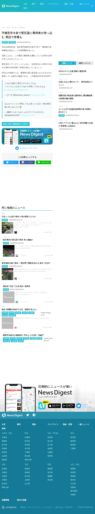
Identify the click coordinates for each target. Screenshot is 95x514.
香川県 (50, 472)
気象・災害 (68, 4)
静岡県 (73, 441)
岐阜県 (73, 437)
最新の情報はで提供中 (15, 124)
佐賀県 (73, 472)
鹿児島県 (73, 491)
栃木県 (14, 28)
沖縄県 (73, 495)
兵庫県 (4, 480)
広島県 (27, 480)
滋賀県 (4, 469)
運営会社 (23, 507)
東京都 (5, 315)
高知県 (50, 480)
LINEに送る (45, 162)
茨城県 (5, 312)
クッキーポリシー (48, 507)
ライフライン (54, 4)
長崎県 (73, 476)
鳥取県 (27, 469)
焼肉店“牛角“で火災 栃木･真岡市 (16, 286)
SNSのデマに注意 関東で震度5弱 (72, 71)
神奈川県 (12, 315)
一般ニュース (83, 4)
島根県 (27, 472)
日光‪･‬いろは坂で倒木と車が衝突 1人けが (19, 217)
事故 (42, 4)
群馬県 (18, 312)
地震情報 (5, 500)
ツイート (13, 162)
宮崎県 (73, 487)
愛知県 (73, 445)
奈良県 (4, 484)
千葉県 (31, 312)
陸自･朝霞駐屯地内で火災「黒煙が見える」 (20, 309)
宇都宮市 (21, 28)
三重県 (73, 448)
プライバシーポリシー (34, 507)
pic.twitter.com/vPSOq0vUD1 (16, 90)
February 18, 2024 (37, 95)
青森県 (4, 441)
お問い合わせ (59, 507)
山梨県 (14, 341)
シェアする (29, 162)
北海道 (4, 437)
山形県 (4, 456)
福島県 (4, 460)
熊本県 (73, 480)
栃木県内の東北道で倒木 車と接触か (18, 240)
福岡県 (73, 469)
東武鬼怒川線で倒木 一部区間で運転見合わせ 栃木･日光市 (26, 263)
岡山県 (27, 476)
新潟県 (50, 437)
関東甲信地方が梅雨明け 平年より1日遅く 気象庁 (23, 335)
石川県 (50, 445)
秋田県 (4, 452)
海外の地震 (21, 500)
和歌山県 (5, 487)
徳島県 (50, 469)
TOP (3, 28)
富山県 (50, 441)
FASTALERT (69, 507)
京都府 (4, 472)
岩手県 (4, 445)
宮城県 (4, 448)
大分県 (73, 484)
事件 (33, 4)
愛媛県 (50, 476)
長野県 (21, 341)
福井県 (50, 448)
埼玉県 (25, 312)
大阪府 (4, 476)
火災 (25, 4)
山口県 (27, 484)
